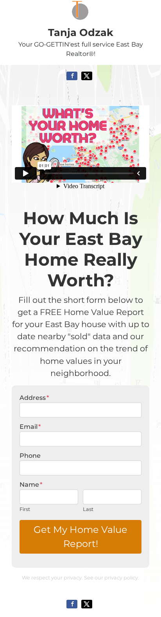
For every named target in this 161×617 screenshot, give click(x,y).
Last (88, 509)
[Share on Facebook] (71, 76)
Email (30, 426)
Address (34, 397)
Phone (30, 455)
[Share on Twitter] (86, 76)
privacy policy (121, 578)
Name (31, 484)
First (25, 509)
